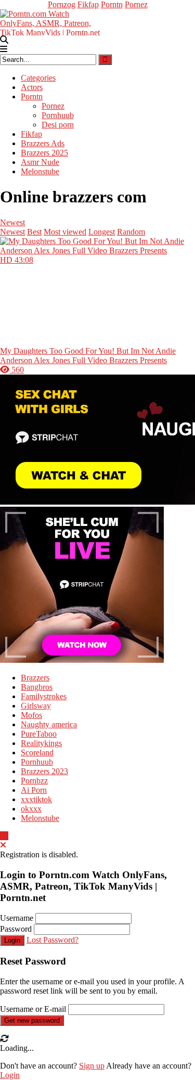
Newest (12, 222)
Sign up (92, 1065)
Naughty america (49, 724)
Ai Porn (34, 790)
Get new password (32, 1020)
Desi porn (58, 124)
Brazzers (35, 677)
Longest (101, 231)
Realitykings (41, 743)
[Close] (3, 845)
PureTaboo (39, 733)
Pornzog (61, 4)
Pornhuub (58, 115)
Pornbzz (34, 780)
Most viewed (65, 231)
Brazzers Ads (42, 143)
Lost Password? (53, 939)
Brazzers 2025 (44, 152)
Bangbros (37, 687)
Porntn (112, 4)
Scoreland (37, 752)
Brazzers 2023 (44, 771)
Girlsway (36, 705)
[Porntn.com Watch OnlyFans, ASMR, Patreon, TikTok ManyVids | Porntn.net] (52, 21)
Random (131, 231)
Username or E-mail (33, 1009)
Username (16, 918)
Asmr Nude (40, 162)
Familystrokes (44, 696)
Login (12, 940)
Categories (38, 77)
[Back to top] (4, 835)
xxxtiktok (36, 799)
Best (34, 231)
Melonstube (40, 171)
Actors (32, 87)
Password (16, 928)
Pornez (136, 4)
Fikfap (88, 4)
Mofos (31, 715)
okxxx (31, 808)
